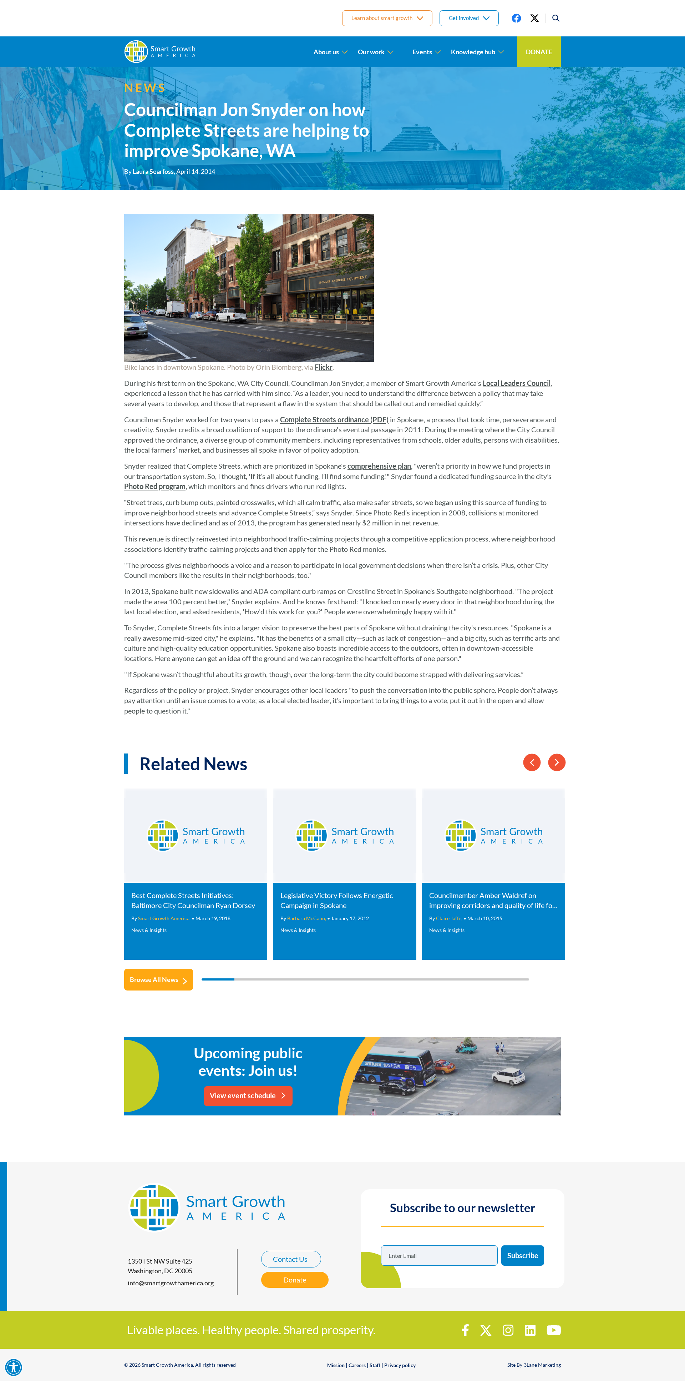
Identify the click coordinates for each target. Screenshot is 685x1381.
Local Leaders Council (516, 383)
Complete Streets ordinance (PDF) (334, 419)
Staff (375, 1365)
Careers (357, 1365)
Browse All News (154, 979)
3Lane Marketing (542, 1365)
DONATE (539, 52)
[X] (534, 18)
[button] (553, 18)
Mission (336, 1365)
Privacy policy (400, 1365)
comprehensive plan (379, 466)
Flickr (324, 367)
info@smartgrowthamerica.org (171, 1283)
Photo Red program (155, 486)
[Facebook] (516, 18)
